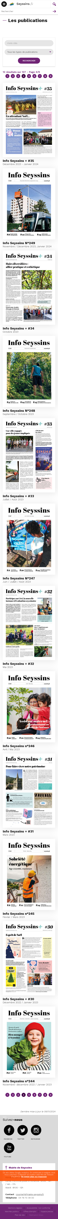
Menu (46, 1)
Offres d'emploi (29, 1211)
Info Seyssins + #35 (18, 161)
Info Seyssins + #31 (18, 831)
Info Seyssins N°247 (19, 578)
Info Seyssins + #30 (18, 999)
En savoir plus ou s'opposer (34, 1177)
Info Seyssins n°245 (18, 914)
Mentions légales (15, 1208)
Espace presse (47, 1211)
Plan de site (20, 1215)
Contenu (52, 1)
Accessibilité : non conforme (38, 1208)
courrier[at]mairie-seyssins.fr (30, 1194)
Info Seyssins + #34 (18, 328)
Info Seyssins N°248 (19, 411)
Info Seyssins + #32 (18, 664)
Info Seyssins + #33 (18, 496)
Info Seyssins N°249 (19, 243)
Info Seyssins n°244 (19, 1081)
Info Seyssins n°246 (19, 746)
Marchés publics (12, 1211)
